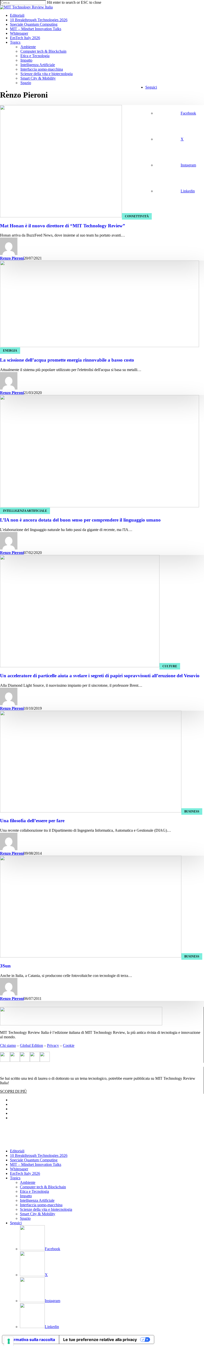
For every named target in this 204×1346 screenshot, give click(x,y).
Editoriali (17, 1151)
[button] (13, 1091)
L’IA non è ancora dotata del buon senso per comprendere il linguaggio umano (80, 520)
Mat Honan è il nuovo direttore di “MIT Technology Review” (62, 225)
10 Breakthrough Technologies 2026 (38, 1155)
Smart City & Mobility (37, 1214)
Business (191, 811)
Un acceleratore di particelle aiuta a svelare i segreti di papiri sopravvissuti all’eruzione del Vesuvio (100, 675)
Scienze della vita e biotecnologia (46, 1209)
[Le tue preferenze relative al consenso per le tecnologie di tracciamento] (8, 1341)
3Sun (5, 965)
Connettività (137, 216)
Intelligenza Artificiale (25, 511)
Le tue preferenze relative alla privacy (100, 1339)
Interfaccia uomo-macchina (41, 1205)
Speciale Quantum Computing (33, 1160)
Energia (10, 350)
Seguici (16, 1223)
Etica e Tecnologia (34, 1191)
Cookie (68, 1045)
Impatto (26, 1196)
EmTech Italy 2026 (25, 1173)
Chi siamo (8, 1045)
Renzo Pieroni (12, 258)
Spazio (25, 1218)
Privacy (53, 1045)
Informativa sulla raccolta (30, 1339)
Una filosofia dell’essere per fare (32, 820)
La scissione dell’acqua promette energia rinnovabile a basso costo (67, 360)
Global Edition (31, 1045)
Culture (169, 666)
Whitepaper (19, 1169)
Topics (15, 1178)
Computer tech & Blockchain (43, 1187)
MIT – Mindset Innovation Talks (35, 1164)
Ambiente (27, 1182)
